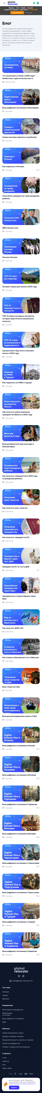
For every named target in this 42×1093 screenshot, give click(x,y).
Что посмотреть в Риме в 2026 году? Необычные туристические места (18, 77)
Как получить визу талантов (14, 508)
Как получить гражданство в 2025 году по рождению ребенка (19, 477)
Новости (5, 1061)
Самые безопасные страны (12, 1033)
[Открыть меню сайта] (4, 3)
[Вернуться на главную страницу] (13, 3)
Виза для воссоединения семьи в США (19, 716)
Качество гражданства (11, 1043)
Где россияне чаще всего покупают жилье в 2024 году (18, 352)
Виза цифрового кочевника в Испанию (19, 775)
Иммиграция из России (7, 1014)
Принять (14, 1087)
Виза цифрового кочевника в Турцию (18, 922)
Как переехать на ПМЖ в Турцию (17, 383)
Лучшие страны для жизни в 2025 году (19, 287)
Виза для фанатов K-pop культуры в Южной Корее (18, 445)
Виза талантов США (11, 687)
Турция (5, 995)
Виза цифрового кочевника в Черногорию (20, 863)
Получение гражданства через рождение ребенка (20, 197)
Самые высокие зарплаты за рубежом (19, 137)
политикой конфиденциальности (24, 1084)
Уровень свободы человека (13, 1036)
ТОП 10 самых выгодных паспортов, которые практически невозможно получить (18, 318)
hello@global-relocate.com (23, 981)
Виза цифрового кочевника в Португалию (20, 892)
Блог (4, 1065)
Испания (5, 992)
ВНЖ (4, 1022)
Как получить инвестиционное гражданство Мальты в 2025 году (17, 413)
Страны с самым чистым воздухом (16, 1047)
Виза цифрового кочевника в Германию (19, 804)
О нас (4, 1058)
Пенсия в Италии (9, 257)
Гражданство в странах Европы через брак (19, 597)
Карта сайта (7, 1068)
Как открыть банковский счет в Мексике (20, 657)
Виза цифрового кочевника (13, 1019)
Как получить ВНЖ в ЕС (13, 628)
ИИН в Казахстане (10, 228)
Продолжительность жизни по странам (17, 1040)
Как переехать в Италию (13, 166)
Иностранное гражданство (12, 1010)
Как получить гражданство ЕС (15, 537)
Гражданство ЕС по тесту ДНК (15, 567)
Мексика (5, 999)
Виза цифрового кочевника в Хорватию (19, 951)
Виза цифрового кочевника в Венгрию (19, 834)
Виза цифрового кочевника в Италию (18, 746)
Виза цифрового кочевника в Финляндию (20, 108)
